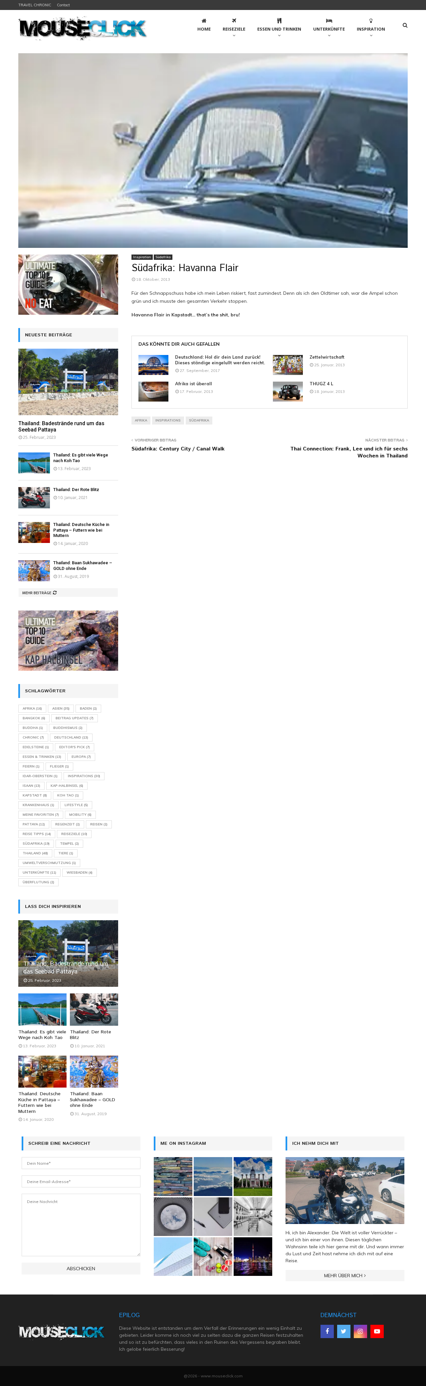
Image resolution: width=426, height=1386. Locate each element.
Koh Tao (68, 795)
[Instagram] (360, 1331)
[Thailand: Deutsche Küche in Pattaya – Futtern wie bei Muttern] (34, 532)
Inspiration (371, 29)
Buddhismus (68, 728)
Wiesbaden (80, 872)
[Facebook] (327, 1331)
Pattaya (34, 824)
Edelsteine (36, 747)
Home (204, 29)
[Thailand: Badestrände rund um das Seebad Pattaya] (68, 382)
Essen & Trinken (42, 757)
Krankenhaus (38, 805)
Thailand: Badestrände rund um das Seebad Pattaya (65, 968)
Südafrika (163, 257)
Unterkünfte (329, 29)
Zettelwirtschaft (327, 357)
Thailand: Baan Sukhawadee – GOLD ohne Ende (82, 565)
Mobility (80, 814)
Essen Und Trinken (279, 29)
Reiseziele (234, 29)
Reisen (98, 824)
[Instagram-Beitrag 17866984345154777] (253, 1176)
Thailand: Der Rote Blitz (76, 489)
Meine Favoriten (41, 814)
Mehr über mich (343, 1276)
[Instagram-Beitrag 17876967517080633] (253, 1256)
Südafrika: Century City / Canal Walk (178, 449)
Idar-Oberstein (40, 776)
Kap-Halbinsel (67, 785)
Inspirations (168, 420)
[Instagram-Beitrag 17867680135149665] (213, 1176)
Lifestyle (76, 805)
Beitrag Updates (75, 718)
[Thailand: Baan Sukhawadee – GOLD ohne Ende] (34, 570)
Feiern (31, 766)
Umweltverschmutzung (49, 863)
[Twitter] (343, 1331)
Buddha (33, 728)
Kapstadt (35, 795)
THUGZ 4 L (321, 383)
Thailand (35, 853)
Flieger (59, 766)
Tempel (69, 843)
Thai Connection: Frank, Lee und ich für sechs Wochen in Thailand (349, 452)
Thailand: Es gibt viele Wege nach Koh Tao (42, 1035)
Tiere (65, 853)
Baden (88, 708)
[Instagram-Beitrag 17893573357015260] (213, 1256)
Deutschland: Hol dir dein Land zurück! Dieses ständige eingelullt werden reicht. (220, 359)
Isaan (31, 785)
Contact (63, 5)
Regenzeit (67, 824)
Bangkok (34, 718)
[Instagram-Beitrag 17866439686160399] (173, 1216)
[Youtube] (377, 1331)
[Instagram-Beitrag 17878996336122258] (213, 1216)
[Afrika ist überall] (153, 392)
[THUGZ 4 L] (288, 392)
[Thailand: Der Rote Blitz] (34, 497)
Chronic (33, 737)
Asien (61, 708)
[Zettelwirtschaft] (288, 365)
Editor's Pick (74, 747)
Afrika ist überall (193, 383)
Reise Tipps (37, 834)
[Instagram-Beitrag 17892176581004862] (253, 1216)
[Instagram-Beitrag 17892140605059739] (173, 1256)
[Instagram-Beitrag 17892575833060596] (173, 1176)
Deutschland (71, 737)
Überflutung (38, 882)
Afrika (141, 420)
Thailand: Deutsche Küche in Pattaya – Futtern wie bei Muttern (81, 530)
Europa (81, 757)
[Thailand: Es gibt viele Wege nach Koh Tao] (34, 462)
